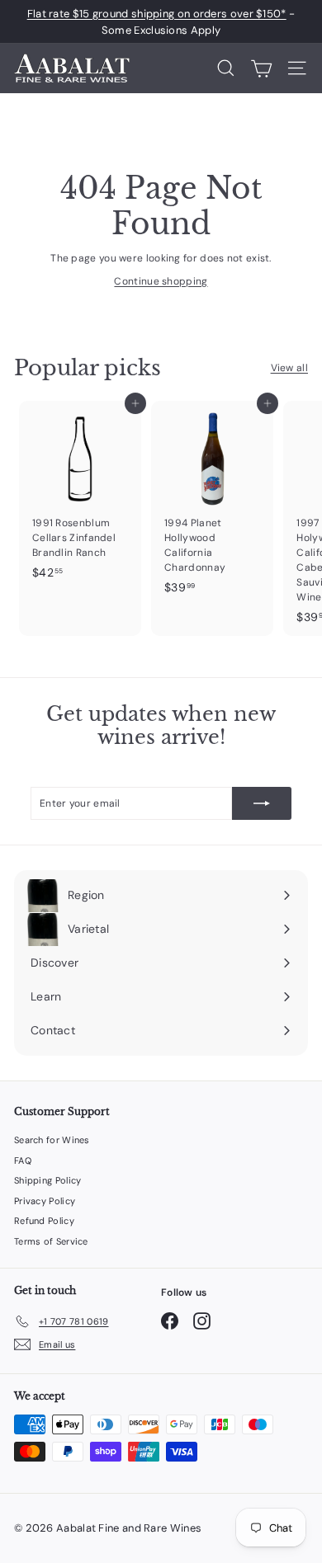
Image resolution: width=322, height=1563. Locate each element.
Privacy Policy (44, 1201)
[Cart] (261, 68)
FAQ (22, 1160)
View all (289, 367)
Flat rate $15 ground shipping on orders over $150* (156, 14)
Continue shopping (160, 281)
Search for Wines (52, 1140)
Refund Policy (44, 1220)
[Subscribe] (261, 803)
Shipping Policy (48, 1180)
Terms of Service (51, 1241)
